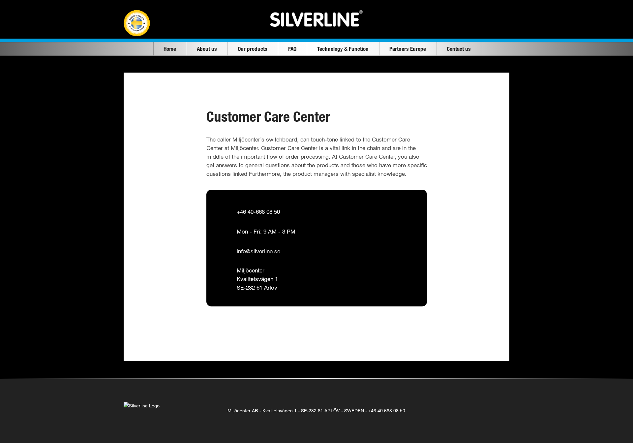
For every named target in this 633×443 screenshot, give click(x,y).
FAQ (292, 48)
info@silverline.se (258, 251)
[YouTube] (486, 410)
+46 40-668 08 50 (258, 211)
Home (170, 48)
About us (207, 48)
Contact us (459, 48)
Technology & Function (343, 48)
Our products (252, 48)
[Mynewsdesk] (500, 410)
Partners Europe (407, 48)
